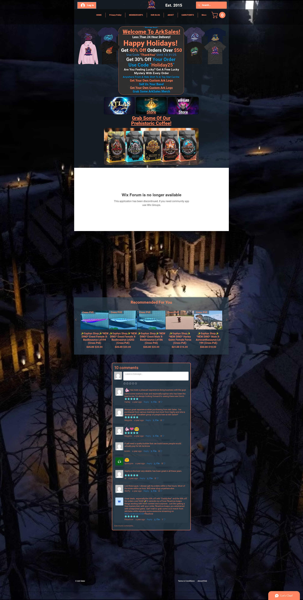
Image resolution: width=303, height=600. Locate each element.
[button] (219, 15)
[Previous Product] (76, 320)
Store (151, 112)
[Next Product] (227, 320)
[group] (151, 331)
